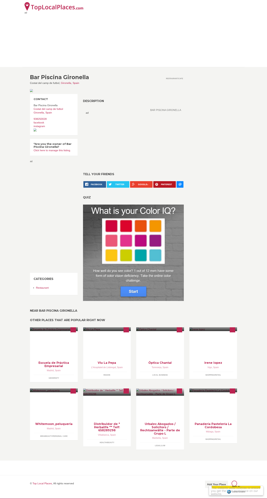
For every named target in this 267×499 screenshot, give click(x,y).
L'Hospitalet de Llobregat (103, 367)
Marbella (156, 438)
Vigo (209, 367)
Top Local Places (42, 483)
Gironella (66, 83)
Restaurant (42, 287)
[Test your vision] (133, 252)
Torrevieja (156, 367)
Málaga (209, 431)
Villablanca (103, 435)
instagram (39, 126)
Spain (76, 83)
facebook (39, 122)
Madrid (50, 370)
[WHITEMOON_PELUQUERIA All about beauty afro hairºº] (54, 390)
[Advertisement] (133, 39)
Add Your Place (216, 484)
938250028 (40, 118)
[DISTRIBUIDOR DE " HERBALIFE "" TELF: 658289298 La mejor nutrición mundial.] (107, 392)
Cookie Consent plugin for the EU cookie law (236, 492)
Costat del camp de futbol (48, 108)
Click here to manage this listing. (52, 150)
